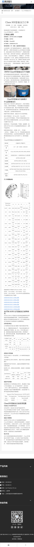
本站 (22, 27)
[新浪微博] (21, 527)
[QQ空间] (18, 527)
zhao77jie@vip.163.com (10, 488)
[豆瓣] (12, 527)
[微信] (15, 527)
